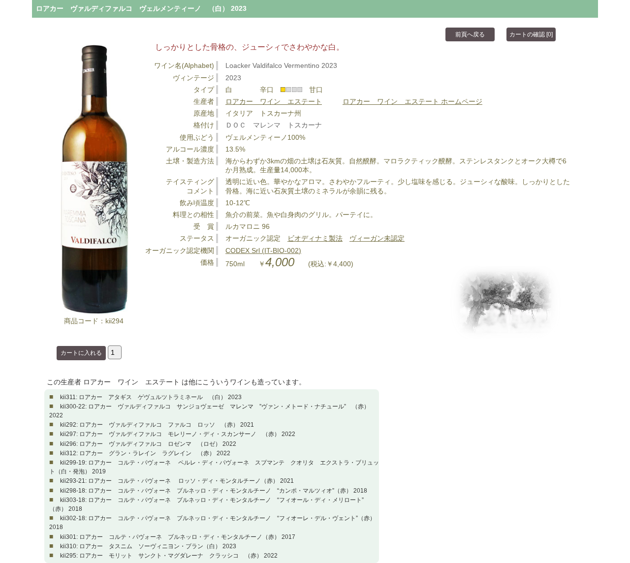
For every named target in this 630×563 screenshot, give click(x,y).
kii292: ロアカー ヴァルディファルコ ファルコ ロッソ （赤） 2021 (157, 424)
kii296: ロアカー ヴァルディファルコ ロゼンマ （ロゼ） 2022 (148, 443)
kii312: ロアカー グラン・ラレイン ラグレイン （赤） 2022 (145, 453)
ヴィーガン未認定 (377, 238)
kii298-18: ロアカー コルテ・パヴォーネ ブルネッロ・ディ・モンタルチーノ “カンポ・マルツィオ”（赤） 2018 (213, 490)
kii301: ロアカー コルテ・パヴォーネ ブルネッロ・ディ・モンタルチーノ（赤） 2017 (177, 536)
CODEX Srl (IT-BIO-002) (263, 250)
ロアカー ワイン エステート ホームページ (412, 101)
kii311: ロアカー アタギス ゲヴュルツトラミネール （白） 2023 (151, 397)
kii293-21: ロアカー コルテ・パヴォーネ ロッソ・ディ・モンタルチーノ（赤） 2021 (177, 480)
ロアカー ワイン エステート (273, 101)
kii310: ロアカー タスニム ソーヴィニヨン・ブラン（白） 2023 (148, 546)
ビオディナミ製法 (315, 238)
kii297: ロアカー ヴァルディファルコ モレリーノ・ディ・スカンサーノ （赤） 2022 (177, 434)
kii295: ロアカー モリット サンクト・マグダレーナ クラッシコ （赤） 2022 (169, 555)
